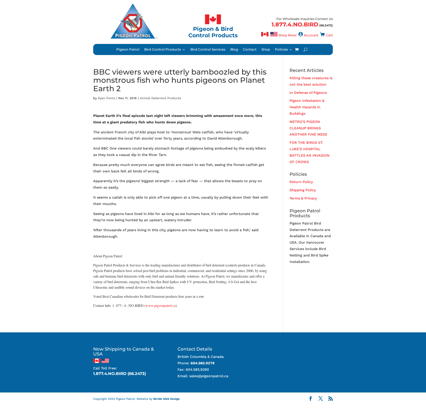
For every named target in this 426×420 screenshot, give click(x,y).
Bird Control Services (207, 49)
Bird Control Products (162, 49)
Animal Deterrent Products (160, 98)
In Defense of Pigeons (308, 93)
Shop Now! (287, 35)
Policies (281, 49)
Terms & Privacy (303, 198)
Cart (329, 35)
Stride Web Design (166, 398)
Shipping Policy (303, 190)
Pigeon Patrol (127, 49)
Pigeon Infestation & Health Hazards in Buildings (307, 107)
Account (311, 35)
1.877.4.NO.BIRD (295, 24)
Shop (265, 49)
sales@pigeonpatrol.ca (208, 376)
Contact (249, 49)
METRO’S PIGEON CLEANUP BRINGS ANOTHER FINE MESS (308, 128)
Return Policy (301, 182)
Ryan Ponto (106, 98)
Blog (234, 49)
